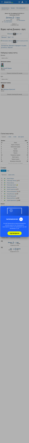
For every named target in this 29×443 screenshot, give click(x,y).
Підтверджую (14, 233)
